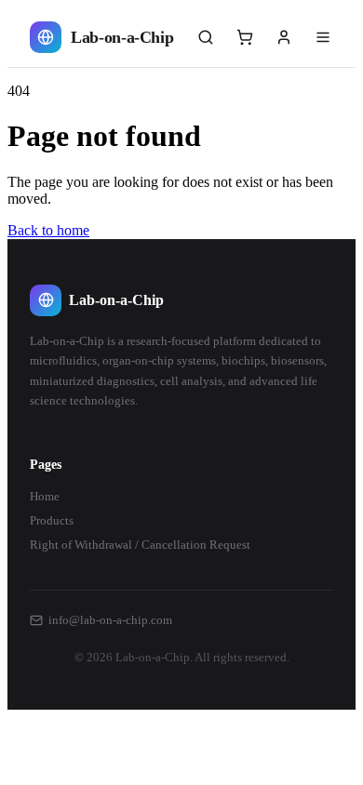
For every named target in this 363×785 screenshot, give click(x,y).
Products (52, 520)
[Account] (284, 37)
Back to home (48, 230)
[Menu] (323, 37)
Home (45, 496)
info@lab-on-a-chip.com (110, 620)
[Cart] (244, 37)
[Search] (205, 37)
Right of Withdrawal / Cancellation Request (140, 545)
